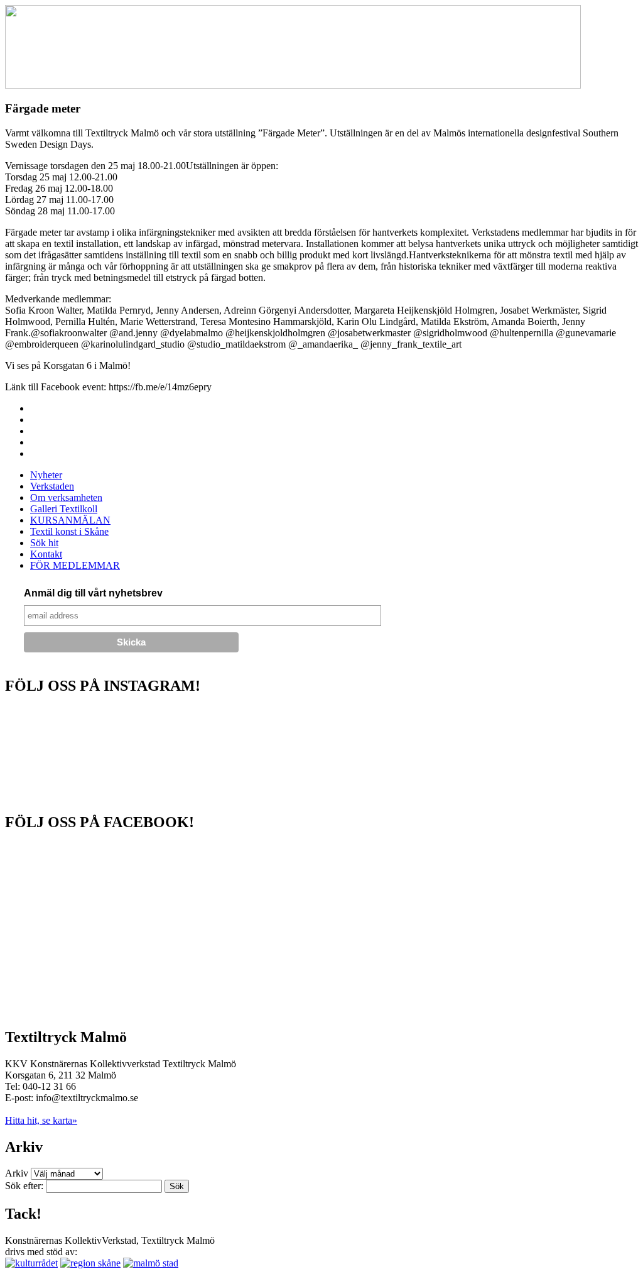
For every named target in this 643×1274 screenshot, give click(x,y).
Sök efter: (24, 1185)
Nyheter (46, 475)
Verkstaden (52, 486)
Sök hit (44, 542)
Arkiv (16, 1173)
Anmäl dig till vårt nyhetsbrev (93, 593)
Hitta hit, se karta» (41, 1120)
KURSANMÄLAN (70, 520)
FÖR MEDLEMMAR (75, 565)
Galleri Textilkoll (63, 508)
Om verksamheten (66, 497)
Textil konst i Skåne (69, 531)
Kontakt (46, 554)
